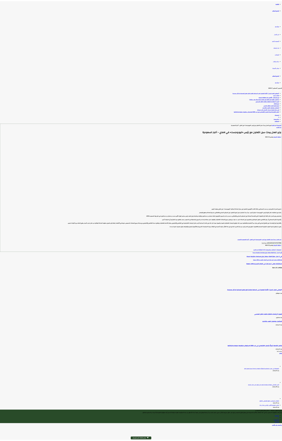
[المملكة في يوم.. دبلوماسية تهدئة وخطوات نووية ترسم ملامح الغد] (271, 366)
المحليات (277, 54)
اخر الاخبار (276, 34)
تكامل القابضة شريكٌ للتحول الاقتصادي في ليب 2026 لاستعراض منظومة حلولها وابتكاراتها (256, 112)
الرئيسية (279, 126)
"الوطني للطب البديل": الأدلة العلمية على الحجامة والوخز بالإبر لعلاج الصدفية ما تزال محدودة (256, 94)
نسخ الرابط (264, 243)
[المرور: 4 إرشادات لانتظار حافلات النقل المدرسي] (267, 310)
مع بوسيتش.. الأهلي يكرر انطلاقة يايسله (269, 98)
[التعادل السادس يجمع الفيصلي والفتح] (271, 399)
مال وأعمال (276, 48)
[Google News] (276, 248)
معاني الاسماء (275, 68)
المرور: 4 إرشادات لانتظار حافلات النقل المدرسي (267, 102)
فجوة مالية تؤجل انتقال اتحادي (271, 106)
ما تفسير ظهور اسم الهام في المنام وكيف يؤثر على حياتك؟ (264, 100)
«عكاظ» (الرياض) (277, 137)
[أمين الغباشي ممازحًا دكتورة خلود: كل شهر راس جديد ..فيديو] (271, 383)
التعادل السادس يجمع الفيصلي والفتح (269, 401)
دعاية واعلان (276, 61)
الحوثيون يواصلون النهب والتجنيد (270, 108)
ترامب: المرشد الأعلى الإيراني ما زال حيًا (269, 405)
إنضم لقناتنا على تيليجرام (139, 438)
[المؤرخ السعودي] (276, 19)
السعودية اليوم (275, 41)
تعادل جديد (276, 96)
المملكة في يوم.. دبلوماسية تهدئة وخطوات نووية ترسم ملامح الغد (261, 368)
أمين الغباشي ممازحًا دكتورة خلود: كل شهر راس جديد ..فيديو (263, 385)
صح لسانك (276, 104)
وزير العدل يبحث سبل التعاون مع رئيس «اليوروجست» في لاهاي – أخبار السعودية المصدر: (259, 240)
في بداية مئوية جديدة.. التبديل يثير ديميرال (268, 110)
